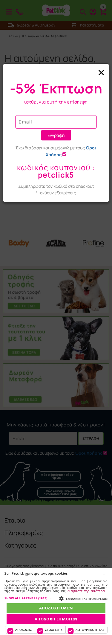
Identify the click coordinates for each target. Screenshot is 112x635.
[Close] (56, 72)
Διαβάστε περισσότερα (86, 591)
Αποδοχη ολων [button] (56, 608)
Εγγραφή (56, 135)
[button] (56, 598)
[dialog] (56, 601)
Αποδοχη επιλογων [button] (56, 619)
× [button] (104, 574)
